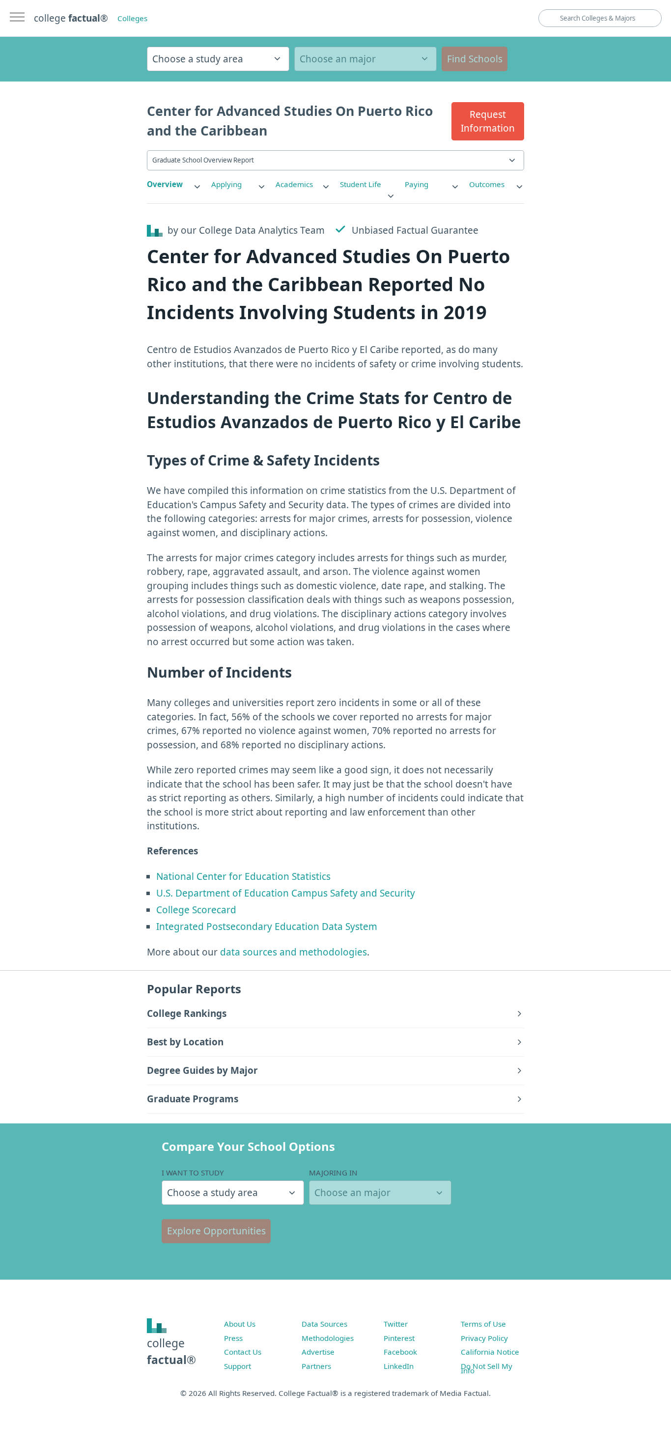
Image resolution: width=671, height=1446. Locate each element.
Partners (316, 1366)
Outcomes (486, 184)
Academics (294, 184)
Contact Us (242, 1352)
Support (237, 1366)
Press (233, 1338)
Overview (165, 184)
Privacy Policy (484, 1338)
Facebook (400, 1352)
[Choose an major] (365, 59)
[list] (174, 184)
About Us (239, 1324)
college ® (71, 18)
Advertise (318, 1352)
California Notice (490, 1352)
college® (171, 1351)
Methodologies (328, 1338)
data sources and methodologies (293, 952)
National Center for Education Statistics (243, 876)
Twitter (396, 1324)
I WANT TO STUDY (193, 1172)
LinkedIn (399, 1366)
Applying (226, 184)
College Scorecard (196, 909)
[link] (174, 184)
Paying (416, 184)
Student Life (360, 184)
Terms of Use (483, 1324)
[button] (487, 121)
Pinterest (399, 1338)
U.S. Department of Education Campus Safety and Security (285, 893)
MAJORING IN (333, 1172)
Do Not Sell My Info (486, 1368)
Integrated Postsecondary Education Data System (266, 926)
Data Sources (324, 1324)
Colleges (132, 18)
